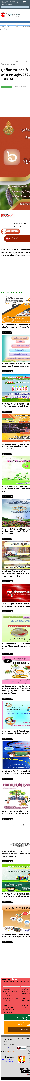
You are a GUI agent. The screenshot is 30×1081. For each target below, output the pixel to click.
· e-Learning (6, 994)
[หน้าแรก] (3, 26)
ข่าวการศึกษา (5, 62)
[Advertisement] (15, 275)
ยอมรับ (15, 7)
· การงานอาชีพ (25, 1008)
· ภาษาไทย (23, 998)
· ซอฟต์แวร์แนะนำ (7, 1001)
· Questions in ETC (8, 1010)
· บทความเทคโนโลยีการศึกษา (10, 991)
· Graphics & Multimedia (10, 996)
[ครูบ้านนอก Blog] (19, 26)
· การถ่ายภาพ (6, 1003)
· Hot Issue (6, 1005)
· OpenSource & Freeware (11, 998)
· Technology (7, 989)
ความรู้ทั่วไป (14, 62)
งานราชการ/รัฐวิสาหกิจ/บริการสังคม (14, 63)
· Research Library (8, 1008)
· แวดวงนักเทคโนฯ (8, 1012)
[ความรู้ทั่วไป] (4, 29)
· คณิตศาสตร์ (24, 991)
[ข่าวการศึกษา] (11, 26)
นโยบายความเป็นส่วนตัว (6, 4)
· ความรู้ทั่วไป (24, 989)
